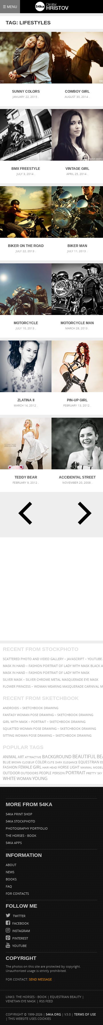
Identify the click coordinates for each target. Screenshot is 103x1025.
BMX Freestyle (25, 169)
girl (37, 767)
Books (11, 879)
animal (10, 756)
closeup (28, 762)
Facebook (20, 923)
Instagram (20, 931)
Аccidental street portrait (77, 477)
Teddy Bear (26, 477)
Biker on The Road (26, 246)
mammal (86, 767)
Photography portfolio (27, 828)
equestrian (88, 762)
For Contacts (17, 893)
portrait (75, 772)
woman (24, 778)
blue (7, 762)
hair (45, 767)
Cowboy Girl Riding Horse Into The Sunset (77, 92)
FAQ (9, 886)
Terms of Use (85, 1014)
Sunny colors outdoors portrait (26, 92)
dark (58, 762)
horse (63, 767)
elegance (70, 762)
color (40, 762)
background (57, 756)
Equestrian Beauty (65, 997)
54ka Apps (14, 843)
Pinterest (19, 938)
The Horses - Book (21, 835)
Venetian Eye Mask (21, 1001)
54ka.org (53, 1014)
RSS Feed (46, 1001)
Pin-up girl (77, 400)
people (45, 773)
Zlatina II (25, 400)
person (58, 773)
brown (16, 762)
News (10, 872)
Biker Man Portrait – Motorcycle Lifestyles (77, 246)
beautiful (84, 756)
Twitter (18, 916)
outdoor (11, 773)
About (11, 865)
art (21, 756)
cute (50, 762)
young (39, 778)
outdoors (29, 773)
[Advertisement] (51, 589)
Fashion (10, 767)
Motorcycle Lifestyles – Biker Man (25, 323)
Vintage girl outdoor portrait (77, 169)
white (9, 778)
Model (98, 767)
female (25, 767)
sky (99, 773)
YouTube (19, 946)
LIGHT (75, 767)
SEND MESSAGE (40, 979)
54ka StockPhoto (20, 821)
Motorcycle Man (77, 323)
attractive (33, 757)
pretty (91, 773)
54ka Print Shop (19, 814)
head (53, 767)
